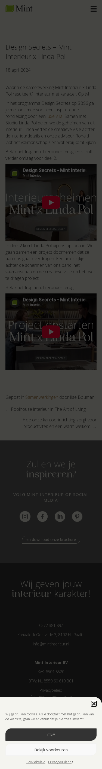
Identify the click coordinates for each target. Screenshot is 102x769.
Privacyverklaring (60, 762)
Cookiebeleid (35, 762)
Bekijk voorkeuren (51, 749)
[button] (94, 703)
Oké (51, 734)
